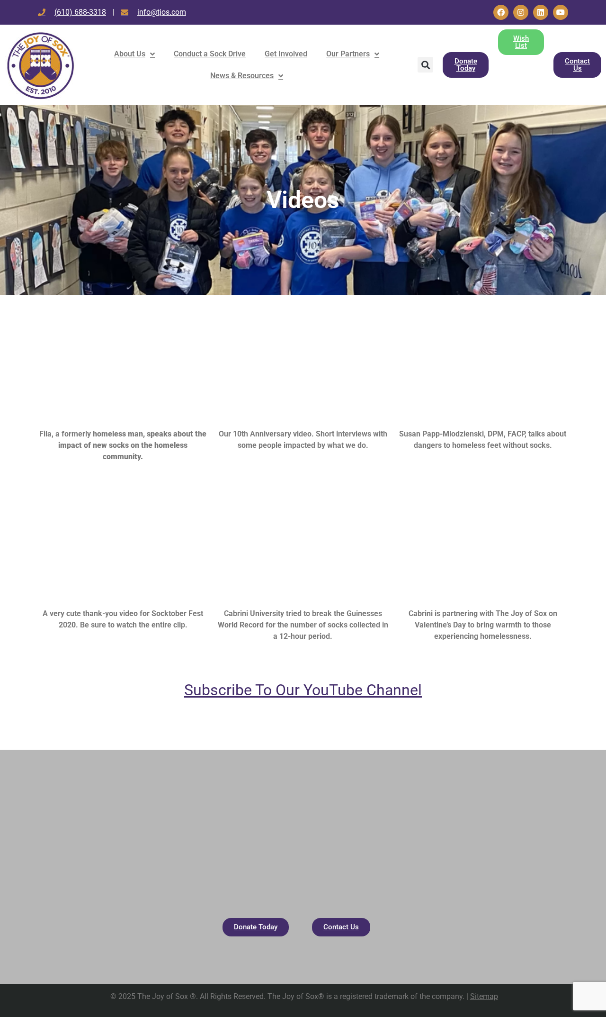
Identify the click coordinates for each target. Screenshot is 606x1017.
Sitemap (484, 996)
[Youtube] (560, 12)
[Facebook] (500, 12)
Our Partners (348, 53)
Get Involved (286, 53)
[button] (425, 65)
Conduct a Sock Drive (210, 53)
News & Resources (242, 75)
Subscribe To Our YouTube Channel (303, 690)
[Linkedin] (540, 12)
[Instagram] (520, 12)
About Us (129, 53)
